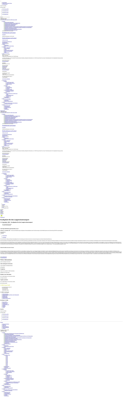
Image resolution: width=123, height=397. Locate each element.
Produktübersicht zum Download (8, 32)
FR (2, 12)
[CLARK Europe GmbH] (8, 19)
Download (4, 34)
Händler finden (2, 110)
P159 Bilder (4, 237)
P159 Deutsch (4, 235)
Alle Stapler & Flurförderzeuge (7, 41)
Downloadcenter (4, 42)
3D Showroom (4, 43)
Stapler (1, 210)
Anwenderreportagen (5, 69)
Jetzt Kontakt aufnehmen (6, 171)
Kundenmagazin (4, 66)
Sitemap (1, 322)
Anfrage (1, 213)
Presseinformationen (5, 61)
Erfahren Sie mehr (5, 132)
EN (3, 10)
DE (3, 314)
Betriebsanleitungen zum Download (9, 38)
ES (2, 14)
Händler (1, 212)
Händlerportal (2, 217)
